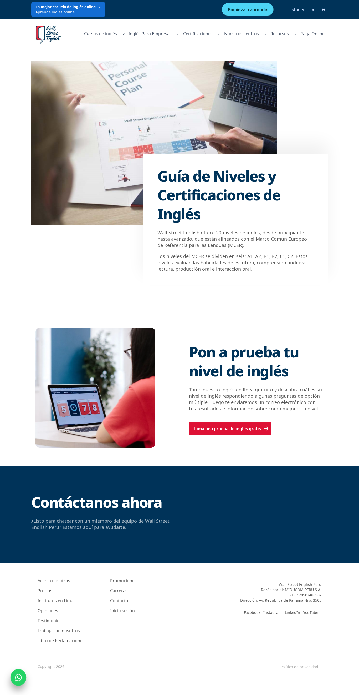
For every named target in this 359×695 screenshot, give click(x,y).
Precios (45, 590)
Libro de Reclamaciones (61, 640)
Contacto (119, 600)
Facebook (252, 612)
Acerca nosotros (54, 580)
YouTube (310, 612)
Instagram (272, 612)
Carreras (118, 590)
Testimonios (50, 620)
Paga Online (312, 34)
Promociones (123, 580)
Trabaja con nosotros (59, 630)
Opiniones (48, 610)
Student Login (305, 9)
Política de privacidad (299, 666)
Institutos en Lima (55, 600)
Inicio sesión (122, 610)
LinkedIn (292, 612)
